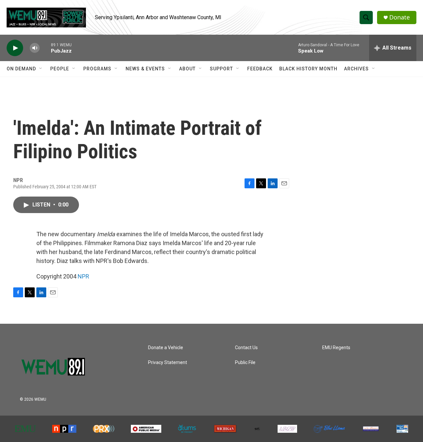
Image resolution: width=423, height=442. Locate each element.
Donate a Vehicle (165, 347)
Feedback (260, 68)
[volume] (34, 48)
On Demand (21, 68)
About (187, 68)
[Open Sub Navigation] (41, 68)
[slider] (45, 47)
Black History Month (308, 68)
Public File (245, 362)
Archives (356, 68)
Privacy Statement (167, 362)
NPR (83, 276)
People (59, 68)
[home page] (61, 363)
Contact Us (246, 347)
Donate (399, 17)
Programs (97, 68)
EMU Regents (336, 347)
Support (221, 68)
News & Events (145, 68)
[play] (15, 48)
